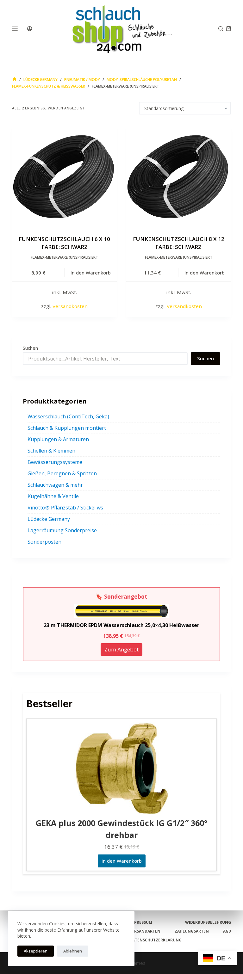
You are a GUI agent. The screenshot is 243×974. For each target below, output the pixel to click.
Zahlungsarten (192, 931)
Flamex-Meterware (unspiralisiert (64, 257)
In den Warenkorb (122, 861)
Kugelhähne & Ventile (53, 496)
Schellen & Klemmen (51, 450)
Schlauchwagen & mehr (55, 484)
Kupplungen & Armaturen (58, 439)
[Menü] (15, 29)
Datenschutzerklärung (155, 940)
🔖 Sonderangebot (121, 596)
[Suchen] (220, 28)
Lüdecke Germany (49, 518)
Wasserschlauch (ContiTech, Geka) (68, 416)
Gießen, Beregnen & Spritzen (62, 473)
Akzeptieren (35, 951)
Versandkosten (70, 306)
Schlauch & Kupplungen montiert (67, 427)
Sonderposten (44, 541)
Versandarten (144, 931)
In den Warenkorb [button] (91, 272)
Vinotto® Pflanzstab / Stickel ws (65, 507)
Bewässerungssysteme (55, 462)
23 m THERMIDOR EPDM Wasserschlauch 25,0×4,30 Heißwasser (121, 625)
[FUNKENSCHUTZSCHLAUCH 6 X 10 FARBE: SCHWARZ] (64, 174)
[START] (14, 79)
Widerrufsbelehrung (208, 922)
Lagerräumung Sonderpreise (62, 530)
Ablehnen (72, 951)
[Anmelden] (29, 28)
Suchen (30, 348)
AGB (227, 931)
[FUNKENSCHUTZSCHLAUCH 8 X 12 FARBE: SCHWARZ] (178, 174)
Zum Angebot (121, 649)
